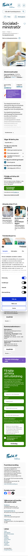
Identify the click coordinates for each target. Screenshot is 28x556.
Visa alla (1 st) (20, 63)
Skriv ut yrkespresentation (9, 38)
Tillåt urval (14, 303)
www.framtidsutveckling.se (11, 484)
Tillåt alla (14, 299)
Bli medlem (6, 542)
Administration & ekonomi (9, 33)
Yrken (8, 32)
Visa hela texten (8, 132)
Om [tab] (23, 251)
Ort (5, 412)
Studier (6, 535)
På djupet (6, 536)
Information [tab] (14, 251)
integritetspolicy (11, 438)
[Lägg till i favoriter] (25, 24)
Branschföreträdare (9, 534)
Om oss (6, 541)
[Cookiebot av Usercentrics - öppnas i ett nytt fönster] (19, 247)
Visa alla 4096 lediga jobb (12, 360)
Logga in (6, 543)
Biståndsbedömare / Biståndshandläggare (19, 220)
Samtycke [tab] (5, 251)
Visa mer (7, 321)
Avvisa (14, 308)
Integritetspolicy (8, 549)
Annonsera (6, 545)
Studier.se (16, 192)
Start (3, 32)
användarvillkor (10, 439)
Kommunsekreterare (12, 326)
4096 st (14, 77)
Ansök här (9, 317)
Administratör (6, 218)
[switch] (24, 282)
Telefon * (6, 405)
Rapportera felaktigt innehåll (11, 195)
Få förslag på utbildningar (10, 188)
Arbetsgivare (7, 532)
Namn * (6, 391)
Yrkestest (6, 538)
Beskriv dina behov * (9, 418)
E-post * (6, 398)
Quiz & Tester (7, 539)
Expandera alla (8, 142)
